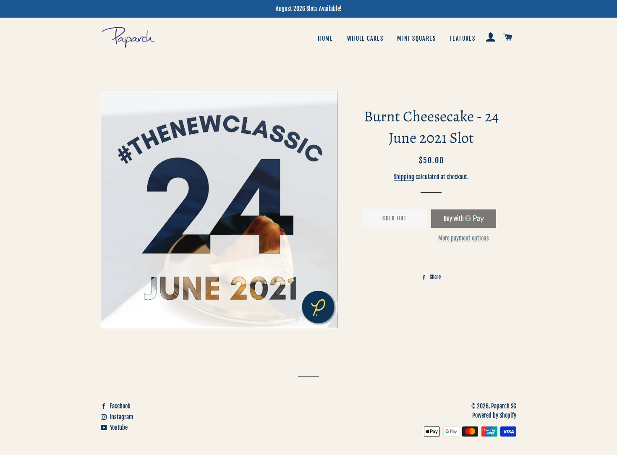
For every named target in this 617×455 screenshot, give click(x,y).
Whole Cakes (365, 38)
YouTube (118, 427)
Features (462, 38)
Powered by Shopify (494, 415)
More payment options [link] (463, 238)
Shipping (404, 176)
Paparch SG (503, 406)
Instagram (120, 417)
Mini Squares (416, 38)
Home (325, 38)
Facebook (119, 406)
